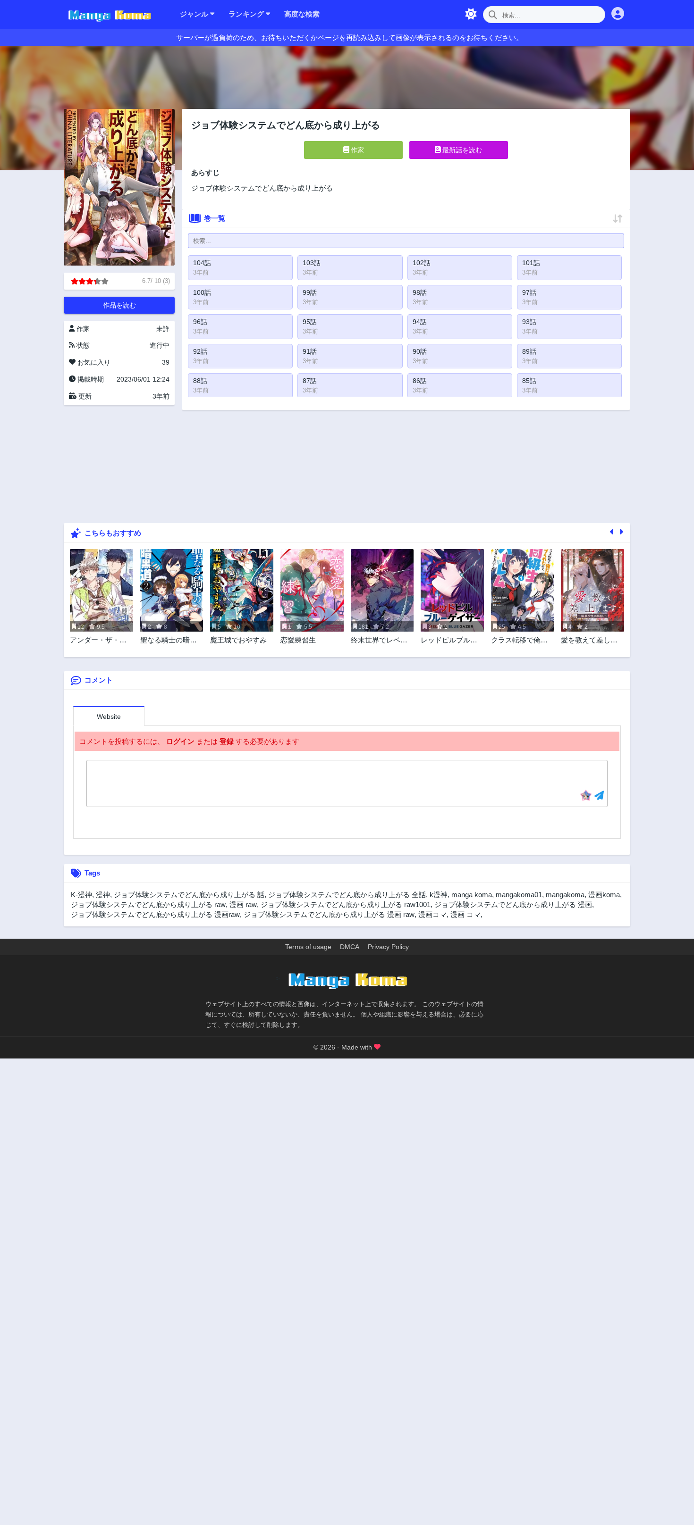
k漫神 (439, 895)
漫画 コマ (465, 914)
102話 (422, 263)
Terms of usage (308, 946)
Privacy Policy (388, 946)
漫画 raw (243, 904)
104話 (202, 263)
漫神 (103, 895)
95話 (310, 321)
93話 (529, 321)
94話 (420, 321)
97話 (529, 292)
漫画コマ (432, 914)
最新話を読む (461, 150)
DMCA (349, 946)
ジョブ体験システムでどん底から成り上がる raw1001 (346, 904)
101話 (531, 263)
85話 (529, 380)
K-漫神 (81, 895)
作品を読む (119, 305)
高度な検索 (302, 14)
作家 (356, 150)
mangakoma (565, 895)
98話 (420, 292)
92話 (200, 351)
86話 (420, 380)
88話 (200, 380)
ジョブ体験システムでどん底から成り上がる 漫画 (513, 904)
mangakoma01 (519, 895)
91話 (310, 351)
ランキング (247, 14)
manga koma (471, 895)
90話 (420, 351)
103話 (312, 263)
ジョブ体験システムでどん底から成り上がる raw (148, 904)
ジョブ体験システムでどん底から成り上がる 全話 (347, 895)
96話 (200, 321)
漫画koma (604, 895)
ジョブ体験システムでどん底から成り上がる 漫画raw (155, 914)
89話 (529, 351)
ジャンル (195, 14)
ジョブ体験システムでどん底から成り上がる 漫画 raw (329, 914)
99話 (310, 292)
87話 (310, 380)
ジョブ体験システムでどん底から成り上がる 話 (189, 895)
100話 (202, 292)
